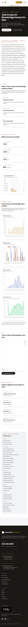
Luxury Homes (6, 490)
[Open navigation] (2, 2)
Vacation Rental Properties (9, 482)
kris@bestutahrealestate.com (11, 546)
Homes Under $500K (7, 488)
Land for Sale (4, 581)
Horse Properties (6, 468)
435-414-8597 (8, 544)
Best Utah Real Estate (9, 623)
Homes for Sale (5, 577)
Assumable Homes (7, 472)
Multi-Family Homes (7, 442)
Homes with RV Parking (8, 460)
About (3, 590)
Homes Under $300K (7, 486)
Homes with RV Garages (8, 458)
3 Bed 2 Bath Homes (7, 494)
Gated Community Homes (9, 450)
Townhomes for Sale (7, 444)
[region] (14, 355)
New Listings (5, 507)
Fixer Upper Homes (7, 474)
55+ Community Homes (8, 448)
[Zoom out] (25, 343)
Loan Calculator (5, 583)
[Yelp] (8, 619)
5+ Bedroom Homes (7, 498)
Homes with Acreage (7, 503)
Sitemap (3, 596)
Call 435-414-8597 (17, 30)
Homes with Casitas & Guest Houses (11, 454)
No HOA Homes (6, 508)
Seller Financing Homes (8, 480)
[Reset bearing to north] (25, 345)
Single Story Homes (7, 510)
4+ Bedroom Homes (7, 496)
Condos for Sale (6, 440)
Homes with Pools (7, 456)
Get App (19, 2)
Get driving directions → (8, 373)
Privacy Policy (4, 598)
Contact (3, 592)
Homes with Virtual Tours (8, 466)
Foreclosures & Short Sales (9, 476)
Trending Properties (6, 579)
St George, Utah (14, 12)
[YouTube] (5, 619)
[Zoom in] (25, 341)
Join (24, 2)
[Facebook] (2, 619)
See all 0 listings (6, 29)
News (3, 594)
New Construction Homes (8, 505)
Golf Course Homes (7, 452)
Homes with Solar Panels (8, 462)
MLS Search (4, 575)
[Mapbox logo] (5, 370)
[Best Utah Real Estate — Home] (5, 2)
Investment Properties (8, 478)
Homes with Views (7, 464)
